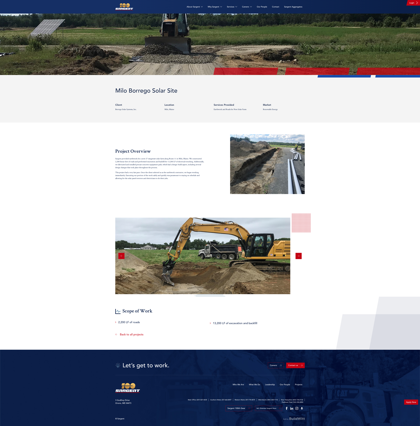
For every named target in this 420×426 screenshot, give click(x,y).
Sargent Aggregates (293, 6)
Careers (245, 6)
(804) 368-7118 (272, 400)
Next (299, 256)
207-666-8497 (226, 400)
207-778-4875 (250, 400)
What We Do (254, 384)
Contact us (293, 365)
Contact (275, 6)
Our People (262, 6)
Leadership (270, 384)
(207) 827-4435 (202, 400)
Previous (121, 256)
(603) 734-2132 (298, 400)
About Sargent (193, 6)
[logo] (124, 6)
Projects (298, 384)
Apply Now (411, 402)
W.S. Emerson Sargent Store (266, 408)
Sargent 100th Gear (236, 408)
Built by (286, 419)
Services (230, 6)
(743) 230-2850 (298, 402)
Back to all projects (131, 334)
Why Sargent (213, 6)
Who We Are (238, 384)
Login (411, 3)
